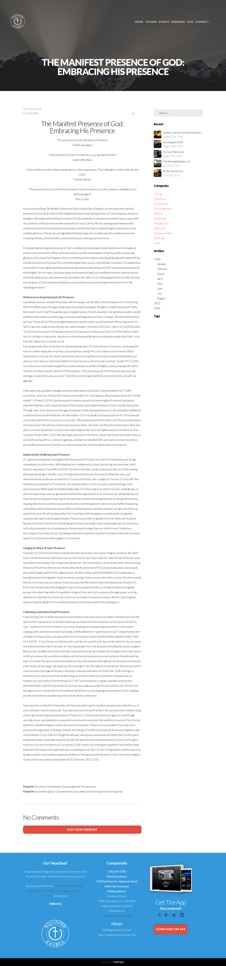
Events (164, 21)
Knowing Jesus (114, 791)
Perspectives (88, 786)
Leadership (160, 218)
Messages (178, 21)
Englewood (67, 891)
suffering (159, 238)
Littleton (79, 886)
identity (158, 213)
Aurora (79, 891)
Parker (44, 891)
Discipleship (54, 786)
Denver (48, 895)
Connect (202, 21)
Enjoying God (81, 791)
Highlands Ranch (64, 886)
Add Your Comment (82, 829)
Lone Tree (54, 891)
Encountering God (44, 791)
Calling (158, 194)
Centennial (33, 891)
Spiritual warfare (163, 233)
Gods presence (64, 791)
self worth (159, 228)
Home (139, 21)
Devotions (40, 786)
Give (190, 21)
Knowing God (97, 791)
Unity (157, 243)
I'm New (151, 21)
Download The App (170, 929)
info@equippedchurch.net (117, 915)
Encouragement (71, 786)
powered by (113, 962)
